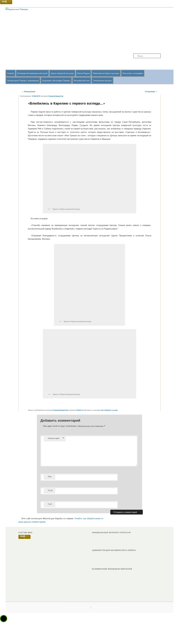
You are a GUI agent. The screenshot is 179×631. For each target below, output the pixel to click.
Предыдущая (28, 91)
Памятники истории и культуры (106, 73)
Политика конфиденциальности (76, 607)
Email (50, 490)
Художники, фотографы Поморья (56, 80)
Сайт (50, 504)
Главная (10, 73)
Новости (79, 410)
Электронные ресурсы (102, 80)
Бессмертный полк (82, 80)
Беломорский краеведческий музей (32, 73)
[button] (3, 618)
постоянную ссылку (109, 410)
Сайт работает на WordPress (104, 607)
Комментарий (56, 438)
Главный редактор (55, 96)
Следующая (151, 91)
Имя (49, 476)
